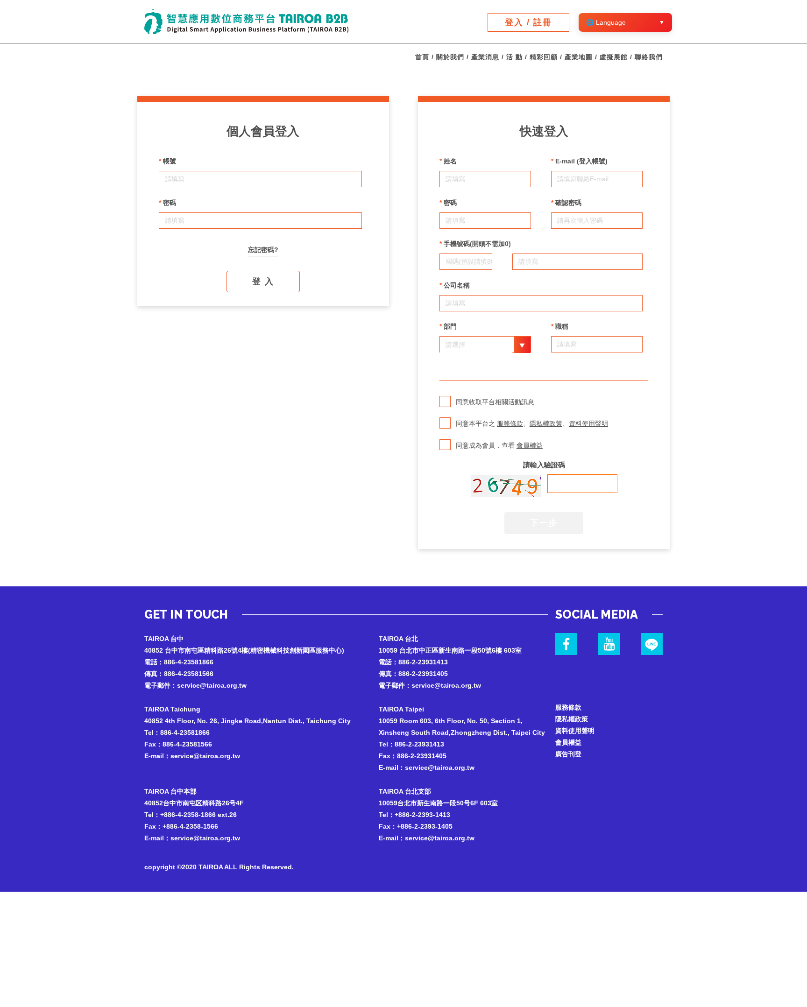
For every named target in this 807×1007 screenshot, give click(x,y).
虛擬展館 (614, 57)
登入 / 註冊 (528, 22)
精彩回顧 (544, 57)
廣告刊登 (568, 754)
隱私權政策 (546, 423)
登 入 (263, 281)
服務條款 (510, 423)
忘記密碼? (263, 250)
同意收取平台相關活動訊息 (495, 402)
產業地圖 (579, 57)
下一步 (544, 523)
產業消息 (485, 57)
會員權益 (530, 445)
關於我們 (450, 57)
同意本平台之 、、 (532, 423)
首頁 (422, 57)
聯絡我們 (649, 57)
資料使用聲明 (588, 423)
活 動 (514, 57)
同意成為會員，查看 (499, 445)
